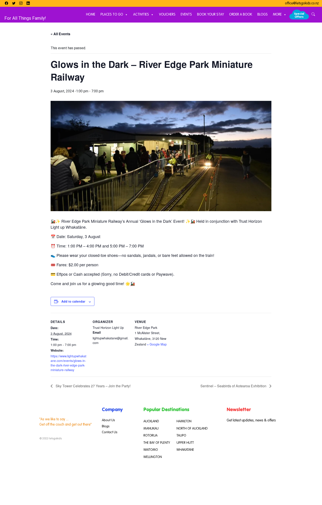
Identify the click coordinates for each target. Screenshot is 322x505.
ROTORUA (150, 435)
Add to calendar (73, 301)
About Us (108, 420)
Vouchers (167, 14)
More (277, 14)
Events (186, 14)
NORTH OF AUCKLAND (192, 428)
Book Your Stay (210, 14)
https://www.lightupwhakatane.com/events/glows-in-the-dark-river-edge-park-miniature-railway (68, 363)
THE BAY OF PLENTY (156, 442)
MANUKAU (151, 428)
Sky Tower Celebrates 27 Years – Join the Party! (93, 385)
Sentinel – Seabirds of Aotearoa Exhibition (233, 385)
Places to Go (112, 14)
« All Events (60, 33)
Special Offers (299, 15)
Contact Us (109, 432)
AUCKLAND (151, 421)
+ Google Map (157, 344)
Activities (141, 14)
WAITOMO (150, 449)
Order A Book (240, 14)
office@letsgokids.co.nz (302, 3)
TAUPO (181, 435)
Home (90, 14)
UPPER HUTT (185, 442)
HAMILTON (184, 421)
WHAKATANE (185, 449)
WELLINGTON (152, 457)
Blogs (262, 14)
